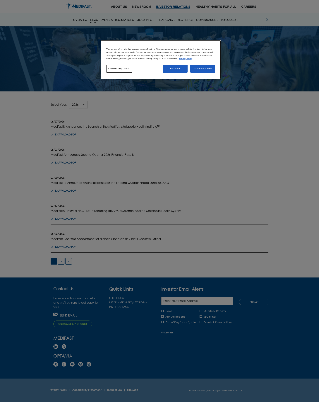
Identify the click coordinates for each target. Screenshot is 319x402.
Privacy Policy (185, 58)
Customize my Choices (119, 68)
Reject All (175, 68)
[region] (161, 59)
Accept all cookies (203, 68)
